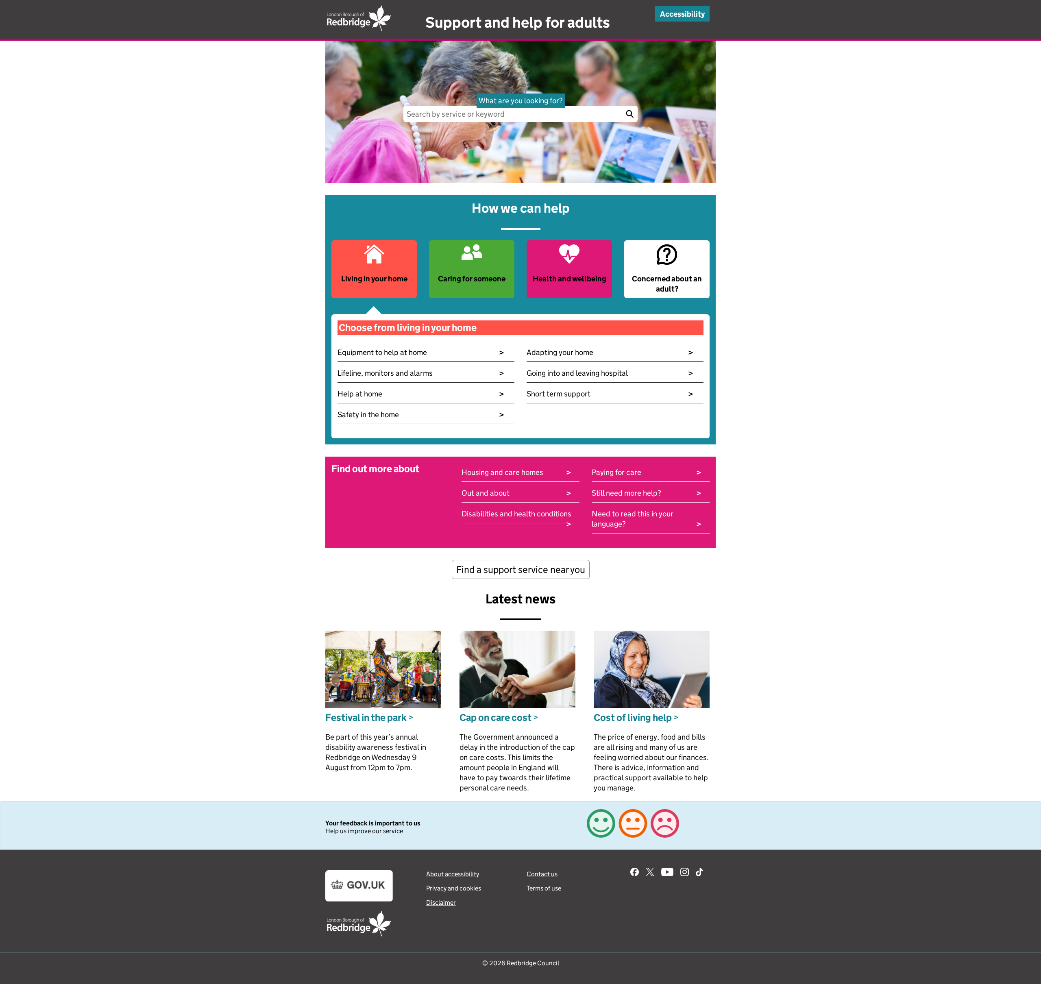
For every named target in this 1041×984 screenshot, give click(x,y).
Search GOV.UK (629, 114)
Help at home (421, 394)
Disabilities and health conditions (516, 514)
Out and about (516, 493)
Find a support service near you (520, 569)
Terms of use (544, 888)
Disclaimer (441, 902)
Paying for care (646, 472)
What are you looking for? (521, 100)
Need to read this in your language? (646, 519)
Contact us (542, 874)
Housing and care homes (516, 472)
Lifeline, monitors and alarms (421, 373)
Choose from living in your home (408, 327)
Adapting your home (610, 352)
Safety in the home (421, 414)
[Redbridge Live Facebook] (634, 873)
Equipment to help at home (421, 352)
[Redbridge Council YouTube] (667, 873)
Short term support (610, 394)
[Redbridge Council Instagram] (684, 873)
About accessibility (452, 874)
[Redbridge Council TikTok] (699, 873)
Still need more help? (646, 493)
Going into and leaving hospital (610, 373)
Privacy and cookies (453, 888)
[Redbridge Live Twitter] (650, 873)
